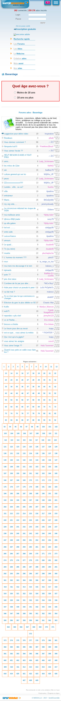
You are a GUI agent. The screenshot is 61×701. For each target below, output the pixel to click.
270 (37, 553)
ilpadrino (50, 191)
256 (5, 547)
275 (11, 560)
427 (24, 680)
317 (49, 587)
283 (5, 567)
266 (11, 553)
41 (50, 387)
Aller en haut (55, 690)
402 (17, 660)
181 (43, 487)
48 (33, 393)
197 (30, 500)
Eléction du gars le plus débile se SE (20, 303)
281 (49, 560)
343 (43, 607)
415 (43, 667)
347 (11, 613)
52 (55, 393)
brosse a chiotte (11, 324)
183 (56, 487)
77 (28, 413)
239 (11, 533)
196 (24, 500)
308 (49, 580)
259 (24, 547)
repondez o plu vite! (12, 316)
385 (24, 647)
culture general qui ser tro (15, 174)
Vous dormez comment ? (15, 142)
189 (37, 493)
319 (5, 593)
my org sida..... (10, 204)
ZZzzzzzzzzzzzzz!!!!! (13, 183)
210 (56, 507)
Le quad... (8, 244)
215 (30, 513)
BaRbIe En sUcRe (49, 274)
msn (6, 262)
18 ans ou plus (24, 97)
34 (11, 387)
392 (11, 654)
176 (11, 487)
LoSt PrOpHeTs (47, 287)
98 (32, 427)
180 (37, 487)
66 (22, 407)
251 (30, 540)
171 (37, 480)
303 (17, 580)
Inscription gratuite (26, 29)
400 (5, 660)
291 (56, 567)
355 (5, 620)
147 (56, 460)
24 (11, 380)
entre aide (8, 232)
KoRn (6, 307)
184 (5, 493)
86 (22, 420)
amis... (7, 161)
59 (39, 400)
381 (56, 640)
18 (33, 373)
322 (24, 593)
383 (11, 647)
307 (43, 580)
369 (40, 627)
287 (30, 567)
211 (5, 513)
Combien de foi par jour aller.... (17, 283)
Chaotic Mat (48, 303)
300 (56, 573)
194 (11, 500)
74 (11, 413)
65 (17, 407)
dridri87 (50, 297)
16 (22, 373)
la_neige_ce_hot (47, 262)
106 (24, 433)
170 (30, 480)
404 (30, 660)
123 (17, 447)
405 (37, 660)
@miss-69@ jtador (12, 219)
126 (37, 447)
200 (49, 500)
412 (24, 667)
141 (17, 460)
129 (56, 447)
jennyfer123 (49, 316)
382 (5, 647)
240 (17, 533)
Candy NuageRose (49, 311)
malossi (50, 292)
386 (30, 647)
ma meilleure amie (12, 215)
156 (56, 467)
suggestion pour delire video (16, 134)
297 (37, 573)
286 (24, 567)
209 (49, 507)
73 (6, 413)
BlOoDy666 (49, 200)
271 (43, 553)
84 (11, 420)
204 (17, 507)
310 (5, 587)
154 (43, 467)
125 (30, 447)
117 (36, 440)
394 (24, 654)
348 (17, 613)
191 (49, 493)
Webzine (19, 54)
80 (44, 413)
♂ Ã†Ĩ (51, 142)
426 (56, 674)
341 (30, 607)
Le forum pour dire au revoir (16, 328)
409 (5, 667)
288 (37, 567)
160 (24, 473)
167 (11, 480)
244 (43, 533)
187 (24, 493)
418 (5, 674)
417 (56, 667)
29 (39, 380)
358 (24, 620)
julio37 (51, 257)
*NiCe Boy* (49, 283)
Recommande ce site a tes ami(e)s (38, 690)
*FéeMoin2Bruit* (47, 146)
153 (37, 467)
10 (46, 367)
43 (6, 393)
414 (37, 667)
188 (30, 493)
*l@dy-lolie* (49, 215)
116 (30, 440)
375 (17, 640)
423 (37, 674)
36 (22, 387)
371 (53, 627)
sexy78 (50, 219)
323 (30, 593)
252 (37, 540)
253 (43, 540)
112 (5, 440)
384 (17, 647)
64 (11, 407)
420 (17, 674)
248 (11, 540)
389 (49, 647)
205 (24, 507)
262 (43, 547)
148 (5, 467)
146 (49, 460)
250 (24, 540)
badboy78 (49, 170)
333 (37, 600)
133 (24, 453)
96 (21, 427)
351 (37, 613)
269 (30, 553)
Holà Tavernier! (47, 345)
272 (49, 553)
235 (43, 527)
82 (55, 413)
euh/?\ (6, 311)
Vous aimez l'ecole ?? (13, 151)
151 (24, 467)
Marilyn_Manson (47, 307)
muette (7, 253)
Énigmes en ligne (54, 693)
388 (43, 647)
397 (43, 654)
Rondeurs (8, 138)
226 (43, 520)
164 (49, 473)
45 (17, 393)
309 (56, 580)
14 (11, 373)
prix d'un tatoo (10, 279)
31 (50, 380)
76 (22, 413)
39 (39, 387)
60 (44, 400)
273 (56, 553)
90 (44, 420)
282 (56, 560)
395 (30, 654)
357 (17, 620)
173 (49, 480)
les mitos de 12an (11, 166)
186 (17, 493)
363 (56, 620)
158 (11, 473)
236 (49, 527)
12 (56, 367)
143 (30, 460)
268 (24, 553)
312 (17, 587)
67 (28, 407)
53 (6, 400)
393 (17, 654)
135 (37, 453)
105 (18, 433)
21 (50, 373)
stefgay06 (49, 227)
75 (17, 413)
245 (49, 533)
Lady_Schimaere (46, 161)
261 (37, 547)
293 (11, 573)
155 (49, 467)
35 (17, 387)
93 (4, 427)
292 (5, 573)
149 (11, 467)
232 (24, 527)
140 (11, 460)
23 (6, 380)
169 (24, 480)
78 (33, 413)
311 (11, 587)
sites (18, 68)
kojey (51, 328)
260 (30, 547)
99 (37, 427)
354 (56, 613)
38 (33, 387)
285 (17, 567)
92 (55, 420)
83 (6, 420)
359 (30, 620)
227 (49, 520)
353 (49, 613)
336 (56, 600)
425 (49, 674)
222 (17, 520)
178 (24, 487)
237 (56, 527)
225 (37, 520)
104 (11, 433)
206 (30, 507)
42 (55, 387)
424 (43, 674)
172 (43, 480)
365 (14, 627)
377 (30, 640)
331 (24, 600)
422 (30, 674)
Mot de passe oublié (23, 26)
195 (17, 500)
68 (33, 407)
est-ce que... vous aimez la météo (18, 333)
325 (43, 593)
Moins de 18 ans (25, 92)
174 (56, 480)
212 (11, 513)
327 (56, 593)
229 (5, 527)
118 (43, 440)
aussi (18, 63)
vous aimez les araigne (14, 341)
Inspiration (49, 134)
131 (11, 453)
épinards (7, 270)
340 (24, 607)
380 (49, 640)
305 (30, 580)
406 (43, 660)
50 (44, 393)
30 (44, 380)
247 (5, 540)
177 (17, 487)
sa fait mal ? (9, 292)
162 (37, 473)
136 (43, 453)
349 (24, 613)
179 (30, 487)
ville (6, 191)
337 (5, 607)
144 (37, 460)
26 (22, 380)
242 (30, 533)
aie (5, 170)
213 (17, 513)
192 (56, 493)
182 (49, 487)
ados (20, 58)
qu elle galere (10, 223)
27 (28, 380)
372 (30, 634)
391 (5, 654)
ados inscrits (37, 10)
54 (11, 400)
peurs (6, 178)
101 (49, 427)
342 (37, 607)
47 (28, 393)
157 (5, 473)
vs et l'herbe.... (10, 320)
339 (17, 607)
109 (43, 433)
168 (17, 480)
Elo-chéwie (49, 320)
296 (30, 573)
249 (17, 540)
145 (43, 460)
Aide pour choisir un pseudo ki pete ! (20, 287)
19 (39, 373)
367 (27, 627)
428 (30, 680)
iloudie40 (50, 244)
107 (30, 433)
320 (11, 593)
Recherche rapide (22, 39)
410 (11, 667)
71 (50, 407)
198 (37, 500)
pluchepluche (48, 253)
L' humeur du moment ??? (15, 257)
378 (37, 640)
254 (49, 540)
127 (43, 447)
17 (28, 373)
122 (11, 447)
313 (24, 587)
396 (37, 654)
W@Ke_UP (49, 174)
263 (49, 547)
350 (30, 613)
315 (37, 587)
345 (56, 607)
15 (17, 373)
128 (49, 447)
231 (17, 527)
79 (39, 413)
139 (5, 460)
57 (28, 400)
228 (56, 520)
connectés (20, 10)
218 (49, 513)
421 (24, 674)
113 (12, 440)
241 (24, 533)
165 (56, 473)
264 (56, 547)
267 (17, 553)
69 (39, 407)
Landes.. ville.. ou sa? (13, 187)
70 (44, 407)
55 (17, 400)
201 (56, 500)
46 (22, 393)
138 (56, 453)
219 (56, 513)
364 (8, 627)
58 (33, 400)
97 (26, 427)
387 (37, 647)
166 (5, 480)
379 (43, 640)
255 (56, 540)
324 (37, 593)
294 (17, 573)
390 (56, 647)
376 (24, 640)
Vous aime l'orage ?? (13, 345)
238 (5, 533)
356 (11, 620)
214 (24, 513)
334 (43, 600)
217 (43, 513)
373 (5, 640)
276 (17, 560)
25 (17, 380)
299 (49, 573)
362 (49, 620)
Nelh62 (51, 166)
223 (24, 520)
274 (5, 560)
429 (37, 680)
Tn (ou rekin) (9, 249)
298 (43, 573)
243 (37, 533)
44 (11, 393)
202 (5, 507)
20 (44, 373)
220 (5, 520)
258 (17, 547)
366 (21, 627)
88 (33, 420)
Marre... (7, 200)
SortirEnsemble (54, 698)
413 (30, 667)
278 (30, 560)
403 (24, 660)
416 (49, 667)
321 (17, 593)
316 (43, 587)
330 (17, 600)
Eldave (51, 209)
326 (49, 593)
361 (43, 620)
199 (43, 500)
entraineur (8, 195)
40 (44, 387)
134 (30, 453)
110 (50, 433)
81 (50, 413)
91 (50, 420)
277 (24, 560)
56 (22, 400)
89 (39, 420)
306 (37, 580)
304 (24, 580)
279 (37, 560)
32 (55, 380)
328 (5, 600)
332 (30, 600)
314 (30, 587)
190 (43, 493)
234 (37, 527)
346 (5, 613)
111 (56, 433)
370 (46, 627)
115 (24, 440)
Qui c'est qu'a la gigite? (14, 337)
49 (39, 393)
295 (24, 573)
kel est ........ (9, 227)
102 (56, 427)
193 (5, 500)
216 (37, 513)
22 (55, 373)
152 (30, 467)
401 (11, 660)
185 (11, 493)
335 (49, 600)
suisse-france (10, 236)
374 (11, 640)
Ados (18, 49)
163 (43, 473)
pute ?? (7, 275)
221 (11, 520)
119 (49, 440)
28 (33, 380)
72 (55, 407)
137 (49, 453)
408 (56, 660)
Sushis (51, 187)
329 (11, 600)
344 (49, 607)
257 (11, 547)
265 (5, 553)
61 (50, 400)
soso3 (51, 341)
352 (43, 613)
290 (49, 567)
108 (37, 433)
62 (55, 400)
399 (56, 654)
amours (7, 240)
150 (17, 467)
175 (5, 487)
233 (30, 527)
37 (28, 387)
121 (5, 447)
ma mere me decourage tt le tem (18, 266)
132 (17, 453)
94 (10, 427)
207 (37, 507)
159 (17, 473)
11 (51, 367)
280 (43, 560)
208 (43, 507)
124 (24, 447)
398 (49, 654)
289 (43, 567)
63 (6, 407)
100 (43, 427)
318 (56, 587)
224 (30, 520)
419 (11, 674)
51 (50, 393)
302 (11, 580)
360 (37, 620)
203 (11, 507)
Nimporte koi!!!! (10, 146)
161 (30, 473)
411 (18, 667)
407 (49, 660)
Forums (19, 44)
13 (6, 373)
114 (18, 440)
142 (24, 460)
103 (5, 433)
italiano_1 (49, 266)
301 (5, 580)
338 (11, 607)
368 (33, 627)
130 (5, 453)
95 (15, 427)
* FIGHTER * (48, 333)
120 (55, 440)
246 (56, 533)
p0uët (51, 138)
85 (17, 420)
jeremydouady (48, 204)
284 (11, 567)
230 (11, 527)
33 (6, 387)
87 (28, 420)
